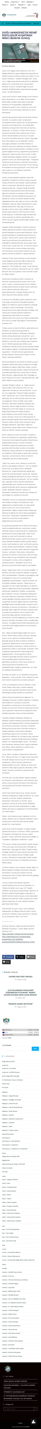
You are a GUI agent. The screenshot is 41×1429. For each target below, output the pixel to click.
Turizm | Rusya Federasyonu (11, 1256)
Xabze (7, 2)
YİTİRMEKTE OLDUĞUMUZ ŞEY (14, 1392)
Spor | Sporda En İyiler (9, 1241)
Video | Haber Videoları (9, 1202)
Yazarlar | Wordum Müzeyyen (11, 1352)
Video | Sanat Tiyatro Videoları (11, 1221)
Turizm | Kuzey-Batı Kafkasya (11, 1252)
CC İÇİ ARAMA (6, 1045)
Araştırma (14, 2)
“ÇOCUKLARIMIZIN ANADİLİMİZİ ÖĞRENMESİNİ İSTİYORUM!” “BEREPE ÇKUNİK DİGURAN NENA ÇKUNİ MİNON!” (20, 992)
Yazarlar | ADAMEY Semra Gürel (12, 1272)
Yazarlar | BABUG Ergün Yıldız (11, 1291)
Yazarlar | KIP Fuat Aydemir (10, 1318)
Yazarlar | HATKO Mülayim (10, 1310)
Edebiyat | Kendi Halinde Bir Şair (12, 1107)
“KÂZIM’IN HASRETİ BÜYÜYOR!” (20, 1004)
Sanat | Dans (6, 1183)
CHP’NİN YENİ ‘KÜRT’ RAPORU (20, 977)
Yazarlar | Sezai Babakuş (9, 1337)
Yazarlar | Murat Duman (9, 1329)
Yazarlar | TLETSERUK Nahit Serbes (13, 1348)
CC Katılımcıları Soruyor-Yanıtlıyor (12, 1080)
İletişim (24, 8)
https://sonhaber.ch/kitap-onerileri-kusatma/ (18, 934)
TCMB (9, 1038)
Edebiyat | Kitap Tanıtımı (9, 1111)
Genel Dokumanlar (8, 1134)
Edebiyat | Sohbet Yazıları (10, 1130)
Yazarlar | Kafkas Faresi (9, 1314)
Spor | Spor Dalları (8, 1233)
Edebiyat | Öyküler (8, 1115)
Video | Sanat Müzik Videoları (11, 1217)
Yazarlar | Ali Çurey (8, 1276)
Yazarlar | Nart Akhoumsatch (11, 1333)
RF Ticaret (5, 1087)
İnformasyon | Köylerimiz (10, 1145)
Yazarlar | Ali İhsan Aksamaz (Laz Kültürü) (15, 1280)
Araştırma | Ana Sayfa (9, 1068)
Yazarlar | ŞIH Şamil (8, 1345)
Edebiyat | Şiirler (7, 1126)
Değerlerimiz (6, 1160)
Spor (29, 5)
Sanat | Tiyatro (6, 1199)
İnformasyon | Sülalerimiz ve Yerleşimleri (15, 1149)
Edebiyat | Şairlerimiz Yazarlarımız (12, 1119)
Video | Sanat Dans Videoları (11, 1213)
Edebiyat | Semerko (8, 1123)
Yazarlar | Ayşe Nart (8, 1287)
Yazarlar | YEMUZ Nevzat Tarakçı (12, 1356)
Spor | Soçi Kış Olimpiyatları (10, 1229)
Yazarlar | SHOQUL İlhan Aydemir (12, 1341)
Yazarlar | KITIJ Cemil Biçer (10, 1322)
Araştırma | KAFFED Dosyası (11, 1072)
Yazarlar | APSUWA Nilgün (10, 1284)
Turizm (34, 5)
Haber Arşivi (6, 1084)
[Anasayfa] (2, 23)
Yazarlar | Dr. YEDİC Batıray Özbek (12, 1306)
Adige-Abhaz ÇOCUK (8, 1061)
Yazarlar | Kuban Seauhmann (11, 1326)
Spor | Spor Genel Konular (10, 1237)
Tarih (23, 2)
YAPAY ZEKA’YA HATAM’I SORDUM (15, 1381)
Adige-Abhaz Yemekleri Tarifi (11, 1156)
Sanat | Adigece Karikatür (10, 1179)
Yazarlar (17, 8)
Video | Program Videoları (10, 1206)
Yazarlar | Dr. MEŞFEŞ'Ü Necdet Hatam (14, 1303)
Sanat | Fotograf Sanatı (9, 1187)
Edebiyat (29, 2)
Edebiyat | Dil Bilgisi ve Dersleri (11, 1100)
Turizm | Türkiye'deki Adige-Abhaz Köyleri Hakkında (18, 1260)
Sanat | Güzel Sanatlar (9, 1191)
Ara (35, 1049)
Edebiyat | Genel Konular (10, 1103)
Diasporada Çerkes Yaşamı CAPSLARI (13, 1164)
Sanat (12, 5)
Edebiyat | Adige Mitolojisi (10, 1096)
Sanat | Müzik (6, 1195)
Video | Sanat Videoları (9, 1210)
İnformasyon (6, 1138)
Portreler (5, 1172)
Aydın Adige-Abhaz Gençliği (10, 1076)
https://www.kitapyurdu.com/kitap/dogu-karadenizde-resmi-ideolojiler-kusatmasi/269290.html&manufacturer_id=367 (18, 939)
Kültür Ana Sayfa (7, 1168)
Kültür (4, 5)
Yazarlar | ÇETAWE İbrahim (10, 1295)
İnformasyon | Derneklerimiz (11, 1141)
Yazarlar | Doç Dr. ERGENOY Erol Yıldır (13, 1299)
